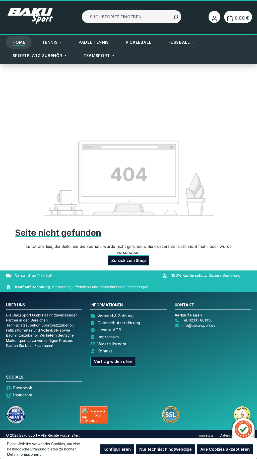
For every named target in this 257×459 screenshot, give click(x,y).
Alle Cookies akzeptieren (225, 449)
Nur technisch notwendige (165, 449)
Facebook (22, 387)
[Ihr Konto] (214, 17)
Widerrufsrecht (111, 343)
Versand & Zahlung (115, 315)
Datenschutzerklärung (118, 322)
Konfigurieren (117, 449)
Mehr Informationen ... (24, 454)
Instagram (22, 394)
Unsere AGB (109, 329)
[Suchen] (175, 16)
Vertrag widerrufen (113, 361)
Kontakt (104, 350)
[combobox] (126, 16)
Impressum (108, 336)
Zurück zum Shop (128, 260)
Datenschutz (230, 435)
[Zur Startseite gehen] (30, 16)
